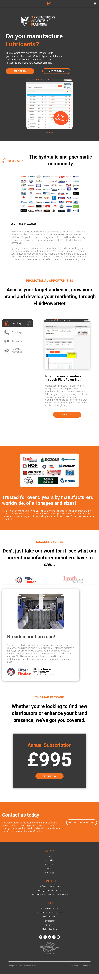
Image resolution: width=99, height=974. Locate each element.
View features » (56, 71)
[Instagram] (54, 937)
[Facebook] (45, 937)
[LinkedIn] (49, 937)
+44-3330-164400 (52, 886)
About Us (49, 860)
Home (49, 856)
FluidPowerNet (49, 2)
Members (49, 864)
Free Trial (49, 873)
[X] (40, 937)
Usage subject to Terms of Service (22, 966)
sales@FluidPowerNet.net (81, 822)
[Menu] (94, 3)
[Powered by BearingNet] (49, 948)
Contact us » (20, 71)
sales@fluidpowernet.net (49, 890)
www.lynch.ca (36, 671)
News (49, 868)
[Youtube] (58, 937)
